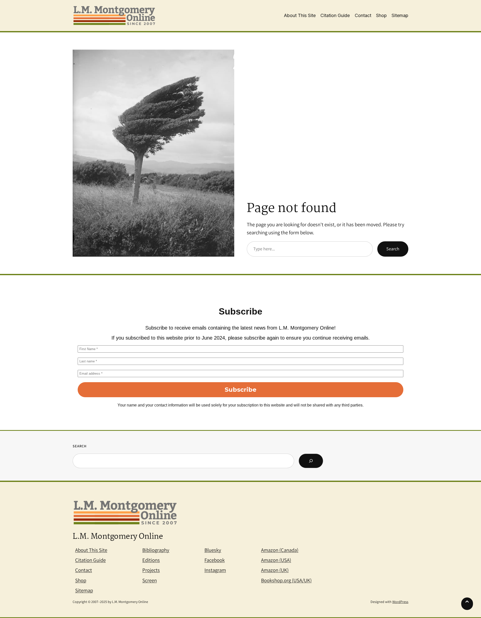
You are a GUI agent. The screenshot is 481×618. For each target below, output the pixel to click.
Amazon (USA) (276, 560)
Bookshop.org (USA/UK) (286, 580)
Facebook (214, 560)
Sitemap (84, 590)
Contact (83, 570)
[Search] (311, 461)
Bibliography (155, 550)
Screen (149, 580)
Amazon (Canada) (279, 550)
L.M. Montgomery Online (118, 537)
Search (392, 249)
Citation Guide (90, 560)
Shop (80, 580)
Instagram (215, 570)
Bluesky (212, 550)
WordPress (400, 601)
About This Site (91, 550)
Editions (151, 560)
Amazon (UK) (275, 570)
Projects (151, 570)
